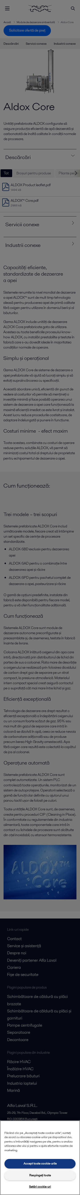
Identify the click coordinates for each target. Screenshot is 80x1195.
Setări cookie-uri (40, 1187)
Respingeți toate (40, 1175)
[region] (40, 1157)
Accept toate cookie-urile (40, 1163)
